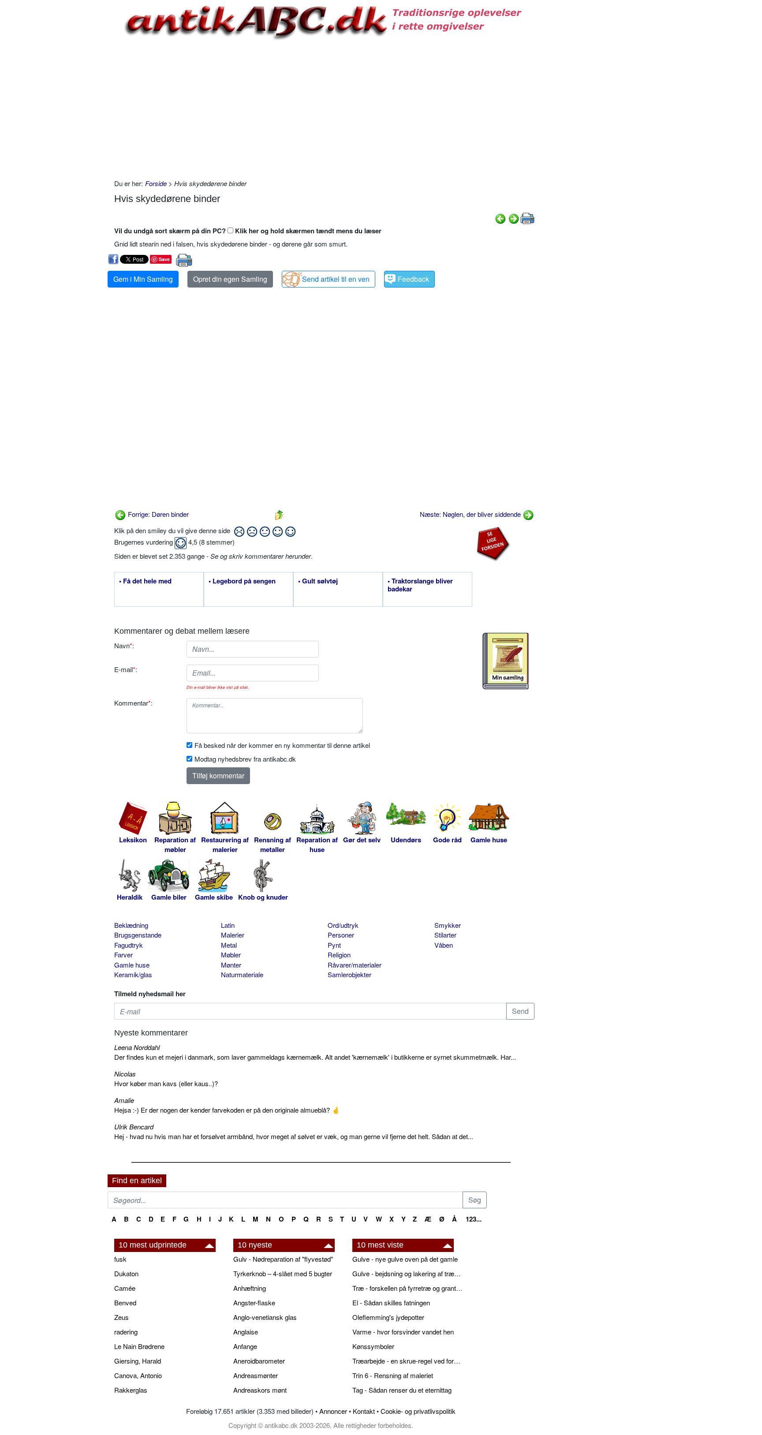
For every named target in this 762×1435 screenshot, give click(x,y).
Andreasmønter (255, 1375)
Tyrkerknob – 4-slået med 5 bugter (282, 1273)
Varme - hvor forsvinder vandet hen (403, 1331)
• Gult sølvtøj (318, 581)
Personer (341, 934)
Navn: (124, 645)
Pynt (334, 944)
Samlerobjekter (349, 974)
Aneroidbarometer (259, 1360)
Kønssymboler (373, 1346)
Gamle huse (131, 964)
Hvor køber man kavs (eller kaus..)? (166, 1083)
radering (126, 1331)
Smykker (447, 925)
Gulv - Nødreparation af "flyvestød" (283, 1258)
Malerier (232, 934)
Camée (124, 1288)
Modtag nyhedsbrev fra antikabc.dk (245, 758)
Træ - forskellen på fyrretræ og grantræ (407, 1288)
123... (474, 1219)
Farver (123, 954)
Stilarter (445, 934)
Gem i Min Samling (143, 279)
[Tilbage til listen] (279, 514)
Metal (229, 944)
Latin (228, 925)
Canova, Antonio (138, 1375)
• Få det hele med (145, 581)
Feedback (413, 279)
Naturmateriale (242, 974)
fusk (120, 1258)
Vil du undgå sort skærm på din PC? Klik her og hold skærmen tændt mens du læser (247, 230)
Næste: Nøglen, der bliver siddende (471, 514)
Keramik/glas (133, 974)
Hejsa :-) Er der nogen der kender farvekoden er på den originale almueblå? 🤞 (227, 1109)
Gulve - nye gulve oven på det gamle (405, 1258)
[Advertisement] (70, 133)
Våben (443, 944)
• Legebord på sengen (242, 581)
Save (164, 259)
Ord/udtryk (343, 925)
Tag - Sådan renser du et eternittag (402, 1389)
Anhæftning (249, 1288)
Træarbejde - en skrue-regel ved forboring (407, 1360)
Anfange (245, 1346)
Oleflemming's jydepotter (388, 1317)
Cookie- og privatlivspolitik (418, 1411)
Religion (339, 954)
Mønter (231, 964)
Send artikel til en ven (336, 279)
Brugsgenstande (137, 934)
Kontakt (364, 1411)
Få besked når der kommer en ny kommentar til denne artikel (282, 745)
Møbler (231, 954)
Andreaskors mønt (260, 1389)
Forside (156, 183)
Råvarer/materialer (354, 964)
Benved (125, 1302)
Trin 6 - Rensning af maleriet (392, 1375)
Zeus (121, 1317)
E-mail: (125, 669)
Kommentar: (133, 702)
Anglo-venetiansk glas (265, 1317)
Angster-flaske (254, 1302)
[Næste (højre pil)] (513, 217)
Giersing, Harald (137, 1360)
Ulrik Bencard (133, 1126)
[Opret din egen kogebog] (505, 661)
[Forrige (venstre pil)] (500, 217)
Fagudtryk (128, 944)
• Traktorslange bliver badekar (420, 585)
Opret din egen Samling (230, 279)
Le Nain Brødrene (139, 1346)
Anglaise (245, 1331)
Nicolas (125, 1073)
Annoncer (333, 1411)
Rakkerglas (130, 1389)
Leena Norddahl (137, 1047)
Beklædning (131, 925)
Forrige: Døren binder (157, 514)
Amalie (124, 1100)
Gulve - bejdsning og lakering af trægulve (407, 1273)
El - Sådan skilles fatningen (391, 1302)
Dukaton (126, 1273)
